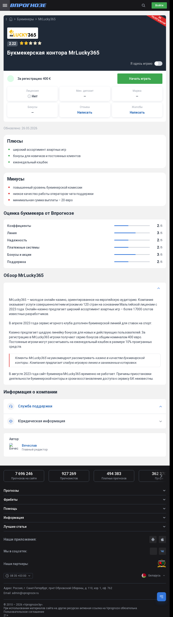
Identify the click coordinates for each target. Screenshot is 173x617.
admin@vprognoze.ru (25, 593)
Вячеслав (29, 445)
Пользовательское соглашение (24, 611)
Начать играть (140, 78)
